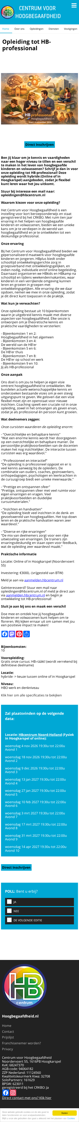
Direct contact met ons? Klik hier (26, 1098)
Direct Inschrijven (39, 144)
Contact (8, 1031)
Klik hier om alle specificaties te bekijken (31, 695)
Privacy (7, 1049)
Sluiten (64, 1112)
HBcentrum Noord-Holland (40, 734)
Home (5, 29)
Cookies (71, 1118)
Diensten (54, 29)
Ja (15, 902)
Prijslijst (8, 1037)
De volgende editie (28, 920)
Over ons (19, 29)
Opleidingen (36, 29)
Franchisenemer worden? (21, 1043)
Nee (16, 911)
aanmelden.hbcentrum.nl (43, 580)
